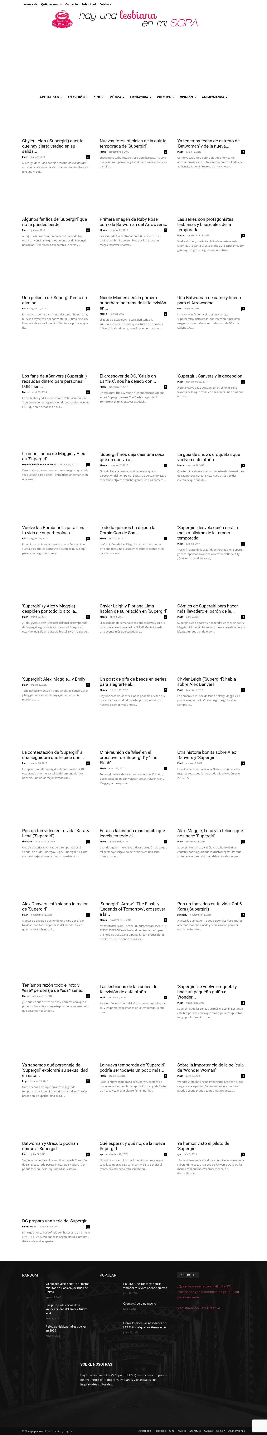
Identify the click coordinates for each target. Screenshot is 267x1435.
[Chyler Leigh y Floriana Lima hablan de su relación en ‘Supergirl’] (133, 584)
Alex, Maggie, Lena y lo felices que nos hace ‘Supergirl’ (210, 833)
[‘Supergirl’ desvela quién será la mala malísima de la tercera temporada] (211, 505)
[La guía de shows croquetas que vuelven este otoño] (211, 432)
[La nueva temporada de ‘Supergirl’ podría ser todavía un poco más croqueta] (133, 1043)
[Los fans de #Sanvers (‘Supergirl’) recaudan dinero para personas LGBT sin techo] (56, 354)
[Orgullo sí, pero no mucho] (110, 1309)
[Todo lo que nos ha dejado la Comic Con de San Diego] (133, 505)
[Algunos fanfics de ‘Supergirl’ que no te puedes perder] (56, 197)
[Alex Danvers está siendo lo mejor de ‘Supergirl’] (56, 882)
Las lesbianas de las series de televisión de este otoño (128, 989)
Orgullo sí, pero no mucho (139, 1303)
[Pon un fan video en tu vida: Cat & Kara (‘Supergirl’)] (211, 882)
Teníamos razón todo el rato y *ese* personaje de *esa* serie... (53, 988)
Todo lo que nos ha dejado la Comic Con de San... (127, 530)
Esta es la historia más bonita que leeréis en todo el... (132, 833)
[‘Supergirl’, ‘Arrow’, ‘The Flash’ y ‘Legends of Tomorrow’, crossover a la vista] (133, 882)
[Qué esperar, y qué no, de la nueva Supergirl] (133, 1121)
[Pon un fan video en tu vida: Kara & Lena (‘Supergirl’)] (56, 808)
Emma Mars (29, 1226)
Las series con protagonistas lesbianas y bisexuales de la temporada (205, 224)
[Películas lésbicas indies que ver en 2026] (32, 1332)
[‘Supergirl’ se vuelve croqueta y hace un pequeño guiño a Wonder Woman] (211, 964)
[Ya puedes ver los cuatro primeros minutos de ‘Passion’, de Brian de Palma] (32, 1289)
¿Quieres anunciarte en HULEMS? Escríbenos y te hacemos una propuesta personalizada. (208, 1291)
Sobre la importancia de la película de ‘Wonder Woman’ (210, 1068)
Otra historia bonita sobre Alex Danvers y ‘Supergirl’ (206, 755)
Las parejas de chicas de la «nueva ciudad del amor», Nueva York (66, 1309)
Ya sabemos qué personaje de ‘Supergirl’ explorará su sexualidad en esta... (55, 1070)
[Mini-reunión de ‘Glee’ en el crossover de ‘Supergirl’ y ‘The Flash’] (133, 730)
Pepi (102, 997)
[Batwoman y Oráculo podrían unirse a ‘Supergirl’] (56, 1121)
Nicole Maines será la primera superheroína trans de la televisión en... (133, 303)
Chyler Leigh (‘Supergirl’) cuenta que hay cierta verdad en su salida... (52, 146)
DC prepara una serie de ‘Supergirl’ (55, 1220)
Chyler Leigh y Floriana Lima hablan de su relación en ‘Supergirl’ (133, 608)
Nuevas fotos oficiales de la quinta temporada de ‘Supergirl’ (133, 143)
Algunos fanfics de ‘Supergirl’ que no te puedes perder (54, 222)
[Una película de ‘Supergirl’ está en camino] (56, 275)
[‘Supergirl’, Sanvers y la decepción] (211, 354)
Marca (103, 230)
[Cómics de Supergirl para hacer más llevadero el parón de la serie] (211, 584)
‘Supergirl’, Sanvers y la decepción (209, 376)
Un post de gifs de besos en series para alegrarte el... (133, 682)
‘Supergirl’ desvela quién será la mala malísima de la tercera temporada (207, 533)
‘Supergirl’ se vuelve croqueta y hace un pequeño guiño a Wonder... (207, 992)
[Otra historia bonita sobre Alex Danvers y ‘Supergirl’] (211, 730)
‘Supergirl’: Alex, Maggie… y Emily (53, 679)
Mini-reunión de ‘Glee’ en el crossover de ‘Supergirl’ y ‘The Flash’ (128, 757)
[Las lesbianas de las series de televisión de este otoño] (133, 964)
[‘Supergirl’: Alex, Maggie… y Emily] (56, 657)
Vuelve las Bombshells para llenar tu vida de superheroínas (54, 530)
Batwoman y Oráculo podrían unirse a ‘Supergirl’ (50, 1146)
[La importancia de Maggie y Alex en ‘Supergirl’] (56, 432)
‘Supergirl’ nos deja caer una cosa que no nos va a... (132, 457)
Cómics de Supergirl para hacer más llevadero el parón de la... (207, 608)
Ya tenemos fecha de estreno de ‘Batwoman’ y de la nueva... (208, 143)
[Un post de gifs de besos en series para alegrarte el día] (133, 657)
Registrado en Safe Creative (198, 1308)
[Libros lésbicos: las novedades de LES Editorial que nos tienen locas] (110, 1328)
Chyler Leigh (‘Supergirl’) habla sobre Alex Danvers (206, 682)
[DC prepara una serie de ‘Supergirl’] (56, 1199)
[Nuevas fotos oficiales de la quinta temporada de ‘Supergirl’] (133, 119)
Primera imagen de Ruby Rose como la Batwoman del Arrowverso (133, 222)
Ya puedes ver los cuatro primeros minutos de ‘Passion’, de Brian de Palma (67, 1288)
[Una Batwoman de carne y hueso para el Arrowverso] (211, 275)
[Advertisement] (133, 61)
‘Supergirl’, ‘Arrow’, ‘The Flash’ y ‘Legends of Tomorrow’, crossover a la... (132, 909)
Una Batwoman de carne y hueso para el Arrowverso (209, 300)
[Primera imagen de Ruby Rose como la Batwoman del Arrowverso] (133, 197)
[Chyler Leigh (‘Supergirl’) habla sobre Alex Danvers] (211, 657)
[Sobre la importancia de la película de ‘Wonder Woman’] (211, 1043)
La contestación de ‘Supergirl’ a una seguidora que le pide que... (53, 755)
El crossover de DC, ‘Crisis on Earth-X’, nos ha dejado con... (128, 379)
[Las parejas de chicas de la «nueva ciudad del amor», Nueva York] (32, 1310)
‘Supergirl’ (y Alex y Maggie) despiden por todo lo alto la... (50, 608)
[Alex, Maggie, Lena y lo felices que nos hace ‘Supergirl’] (211, 808)
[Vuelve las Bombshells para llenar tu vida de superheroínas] (56, 505)
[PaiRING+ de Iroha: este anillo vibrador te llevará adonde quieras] (110, 1289)
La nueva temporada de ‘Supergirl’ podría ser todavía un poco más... (132, 1068)
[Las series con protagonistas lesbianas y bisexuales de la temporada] (211, 197)
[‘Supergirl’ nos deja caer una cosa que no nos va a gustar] (133, 432)
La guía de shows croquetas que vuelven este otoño (208, 457)
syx (179, 308)
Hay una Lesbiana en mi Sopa (39, 464)
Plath (25, 156)
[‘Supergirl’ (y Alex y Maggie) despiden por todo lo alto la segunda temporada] (56, 584)
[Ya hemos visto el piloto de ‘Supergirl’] (211, 1121)
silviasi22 (27, 841)
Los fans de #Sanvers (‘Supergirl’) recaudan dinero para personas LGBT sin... (54, 381)
